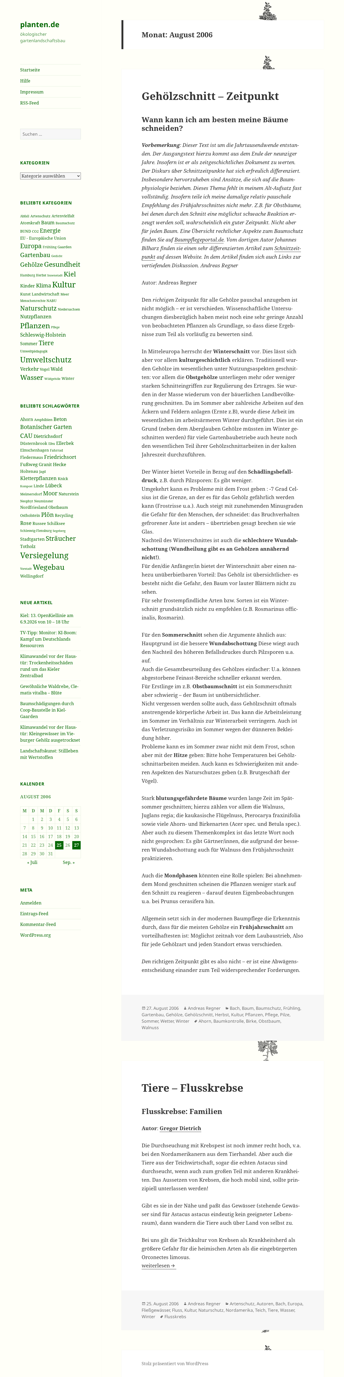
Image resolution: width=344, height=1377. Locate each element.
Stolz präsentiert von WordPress (175, 1364)
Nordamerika (239, 1310)
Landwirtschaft (45, 294)
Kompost (26, 486)
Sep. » (69, 862)
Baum (48, 222)
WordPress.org (35, 935)
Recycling (64, 515)
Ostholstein (30, 515)
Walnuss (150, 1027)
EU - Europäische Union (43, 238)
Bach (235, 1008)
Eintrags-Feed (34, 914)
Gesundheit (62, 264)
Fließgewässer (156, 1310)
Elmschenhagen (34, 450)
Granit (45, 464)
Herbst (41, 275)
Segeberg (59, 531)
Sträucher (61, 538)
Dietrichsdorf (48, 436)
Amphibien (43, 419)
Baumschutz (65, 223)
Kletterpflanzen (38, 478)
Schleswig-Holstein (43, 334)
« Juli (32, 862)
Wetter (167, 1021)
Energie (50, 230)
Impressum (32, 92)
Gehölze (31, 264)
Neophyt (26, 501)
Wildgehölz (52, 379)
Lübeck (53, 485)
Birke (251, 1021)
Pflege (55, 327)
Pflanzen (35, 325)
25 (59, 845)
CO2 (35, 231)
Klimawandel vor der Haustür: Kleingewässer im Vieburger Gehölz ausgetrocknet (50, 733)
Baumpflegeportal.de (199, 239)
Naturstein (69, 493)
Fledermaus (31, 457)
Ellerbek (65, 443)
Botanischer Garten (46, 427)
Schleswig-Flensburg (36, 530)
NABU (51, 300)
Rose (25, 523)
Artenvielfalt (63, 215)
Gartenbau (35, 255)
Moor (50, 493)
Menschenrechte (32, 300)
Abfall (24, 216)
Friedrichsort (60, 456)
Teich (260, 1310)
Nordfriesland (33, 507)
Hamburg (27, 275)
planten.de (39, 24)
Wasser (31, 377)
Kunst (25, 294)
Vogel (44, 369)
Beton (60, 419)
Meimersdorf (31, 494)
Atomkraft (30, 223)
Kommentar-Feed (38, 924)
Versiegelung (44, 555)
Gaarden (64, 246)
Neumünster (43, 501)
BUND (25, 231)
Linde (39, 486)
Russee (39, 523)
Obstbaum (58, 507)
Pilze (284, 1015)
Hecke (59, 464)
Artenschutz (40, 216)
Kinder (27, 286)
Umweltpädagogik (34, 351)
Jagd (42, 472)
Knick (63, 478)
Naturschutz (38, 308)
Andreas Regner (204, 1008)
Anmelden (30, 903)
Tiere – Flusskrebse (192, 1087)
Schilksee (56, 523)
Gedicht (56, 256)
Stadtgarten (32, 539)
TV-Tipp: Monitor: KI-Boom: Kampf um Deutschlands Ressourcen (48, 639)
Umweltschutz (45, 359)
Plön (47, 514)
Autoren (265, 1304)
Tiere (46, 343)
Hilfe (25, 81)
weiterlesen (159, 1265)
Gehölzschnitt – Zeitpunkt (210, 96)
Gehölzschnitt (199, 1015)
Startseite (30, 70)
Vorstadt (26, 569)
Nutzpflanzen (36, 316)
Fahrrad (56, 450)
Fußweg (29, 464)
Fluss (177, 1310)
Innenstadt (55, 275)
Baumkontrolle (228, 1021)
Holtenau (29, 471)
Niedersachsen (69, 309)
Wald (57, 369)
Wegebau (48, 567)
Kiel (70, 273)
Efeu (51, 443)
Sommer (29, 344)
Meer (64, 294)
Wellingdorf (32, 576)
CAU (26, 435)
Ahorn (26, 419)
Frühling (49, 247)
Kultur (64, 284)
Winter (68, 378)
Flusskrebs (175, 1317)
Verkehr (29, 369)
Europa (31, 245)
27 (76, 845)
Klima (43, 285)
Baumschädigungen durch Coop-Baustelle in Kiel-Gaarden (47, 710)
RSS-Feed (29, 103)
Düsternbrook (33, 443)
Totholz (27, 546)
